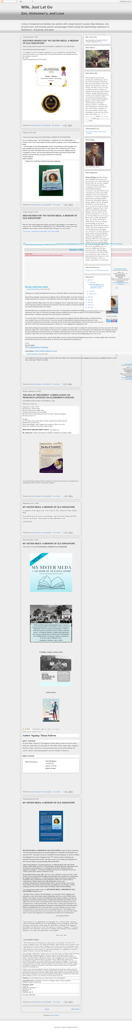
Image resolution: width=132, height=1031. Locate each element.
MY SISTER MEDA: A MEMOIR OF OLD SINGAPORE (49, 543)
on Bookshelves (34, 347)
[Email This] (64, 125)
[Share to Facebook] (69, 125)
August (91, 282)
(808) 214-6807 (51, 768)
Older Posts (75, 1009)
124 (131, 367)
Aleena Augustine (32, 354)
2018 (89, 305)
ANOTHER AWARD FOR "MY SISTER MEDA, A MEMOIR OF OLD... (96, 286)
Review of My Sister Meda (82, 249)
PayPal (99, 41)
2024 (89, 280)
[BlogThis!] (66, 125)
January (92, 293)
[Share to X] (68, 125)
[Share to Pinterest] (71, 125)
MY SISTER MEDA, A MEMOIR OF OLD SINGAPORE (49, 507)
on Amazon (44, 347)
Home (47, 1009)
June (91, 291)
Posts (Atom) (55, 1015)
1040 (122, 272)
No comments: (56, 125)
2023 (89, 297)
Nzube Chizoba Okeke (120, 269)
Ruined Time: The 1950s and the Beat (97, 270)
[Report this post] (116, 287)
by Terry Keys (120, 283)
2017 (89, 307)
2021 (89, 299)
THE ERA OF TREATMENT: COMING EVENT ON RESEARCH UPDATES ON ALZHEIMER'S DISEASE (48, 396)
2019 (89, 302)
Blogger (76, 1027)
